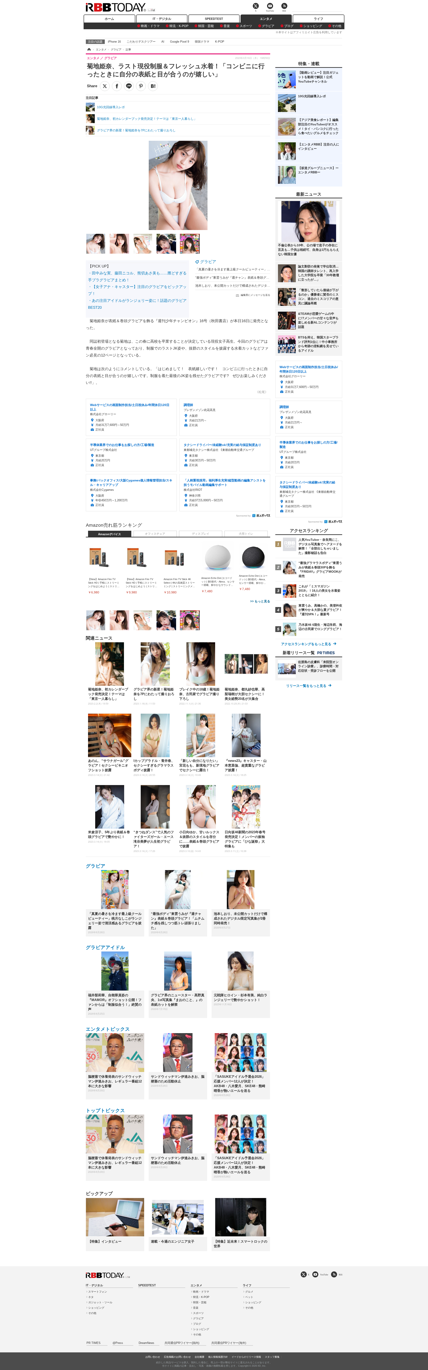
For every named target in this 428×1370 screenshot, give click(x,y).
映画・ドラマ (150, 26)
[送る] (129, 86)
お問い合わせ (152, 1356)
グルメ (249, 1291)
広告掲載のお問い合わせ (177, 1356)
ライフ (318, 19)
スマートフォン (97, 1291)
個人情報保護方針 (218, 1356)
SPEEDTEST (214, 19)
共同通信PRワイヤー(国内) (182, 1343)
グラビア (268, 26)
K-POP (219, 41)
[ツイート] (105, 86)
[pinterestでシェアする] (141, 86)
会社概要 (199, 1356)
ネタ (91, 1297)
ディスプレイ (200, 533)
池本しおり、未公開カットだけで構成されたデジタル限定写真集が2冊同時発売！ (252, 285)
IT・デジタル (162, 19)
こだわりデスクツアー (141, 41)
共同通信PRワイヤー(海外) (228, 1343)
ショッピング (312, 26)
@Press (118, 1343)
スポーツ (246, 26)
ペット (249, 1297)
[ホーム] (89, 49)
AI (162, 41)
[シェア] (117, 86)
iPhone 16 (114, 41)
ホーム (109, 19)
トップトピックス (105, 1110)
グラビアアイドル (105, 947)
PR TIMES (93, 1343)
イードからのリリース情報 (246, 1356)
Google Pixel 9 (179, 41)
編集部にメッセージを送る (255, 295)
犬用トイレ (246, 533)
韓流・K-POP (178, 26)
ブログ (289, 26)
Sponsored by (243, 515)
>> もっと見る (260, 601)
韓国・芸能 (206, 26)
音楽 (227, 26)
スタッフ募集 (272, 1356)
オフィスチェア (155, 533)
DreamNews (146, 1343)
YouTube (324, 1275)
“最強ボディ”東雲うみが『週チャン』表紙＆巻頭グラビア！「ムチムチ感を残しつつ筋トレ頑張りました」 (269, 277)
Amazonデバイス (109, 534)
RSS (340, 1275)
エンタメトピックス (108, 1029)
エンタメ (266, 19)
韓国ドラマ (202, 41)
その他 (336, 26)
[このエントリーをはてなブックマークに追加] (153, 86)
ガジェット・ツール (100, 1302)
